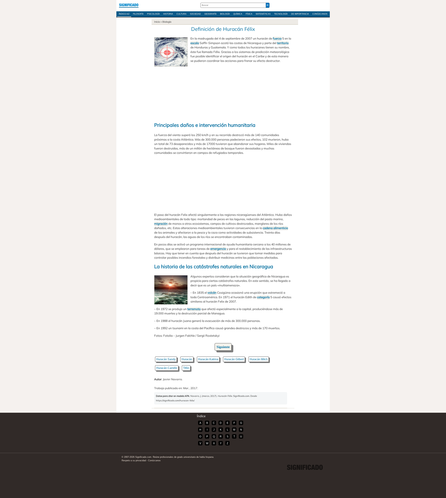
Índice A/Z (124, 14)
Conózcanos (319, 14)
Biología (225, 14)
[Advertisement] (223, 92)
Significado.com (129, 5)
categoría (263, 297)
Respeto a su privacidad (134, 460)
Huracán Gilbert (234, 359)
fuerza (277, 38)
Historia (168, 14)
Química (237, 14)
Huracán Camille (166, 367)
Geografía (210, 14)
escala (194, 43)
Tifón (186, 367)
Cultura (181, 14)
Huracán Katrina (208, 359)
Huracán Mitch (259, 359)
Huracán (187, 359)
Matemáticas (263, 14)
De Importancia (300, 14)
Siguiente (223, 347)
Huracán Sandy (166, 359)
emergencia (218, 248)
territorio (283, 43)
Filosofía (138, 14)
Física (249, 14)
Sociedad (195, 14)
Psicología (153, 14)
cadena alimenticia (275, 228)
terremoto (194, 309)
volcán (211, 292)
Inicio (157, 21)
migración (161, 223)
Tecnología (281, 14)
